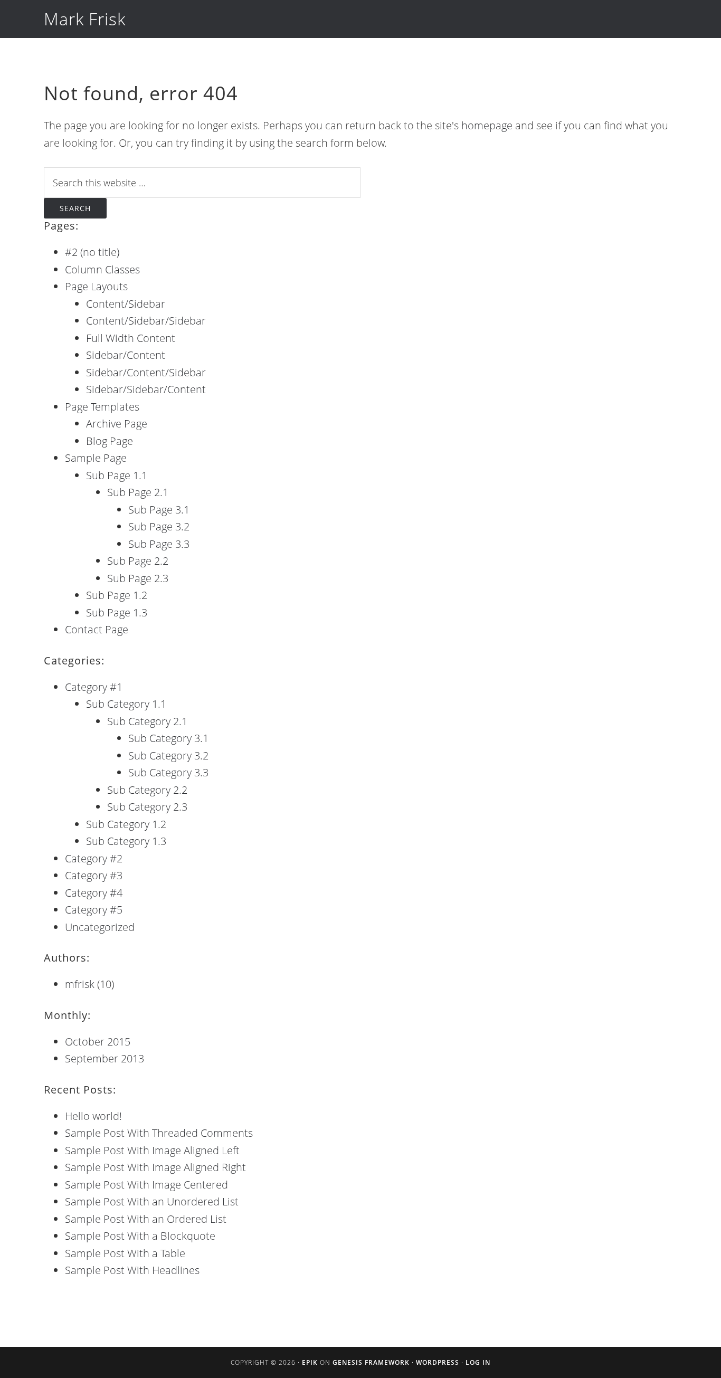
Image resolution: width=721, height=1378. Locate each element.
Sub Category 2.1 (147, 721)
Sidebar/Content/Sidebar (146, 372)
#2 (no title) (92, 252)
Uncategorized (100, 927)
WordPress (437, 1362)
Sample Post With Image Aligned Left (152, 1150)
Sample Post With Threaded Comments (159, 1133)
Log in (478, 1362)
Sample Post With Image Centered (146, 1184)
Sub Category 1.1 (126, 704)
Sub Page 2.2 (137, 561)
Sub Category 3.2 (168, 755)
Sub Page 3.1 (158, 509)
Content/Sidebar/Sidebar (146, 320)
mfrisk (79, 984)
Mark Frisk (85, 18)
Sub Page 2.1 (137, 492)
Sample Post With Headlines (132, 1270)
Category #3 (93, 875)
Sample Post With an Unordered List (152, 1201)
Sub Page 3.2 (158, 526)
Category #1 (93, 687)
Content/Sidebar (125, 304)
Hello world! (93, 1116)
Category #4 (93, 893)
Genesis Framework (371, 1362)
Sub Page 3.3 (158, 544)
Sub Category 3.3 (168, 772)
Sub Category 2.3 (147, 807)
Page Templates (102, 407)
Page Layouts (96, 286)
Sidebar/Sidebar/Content (146, 389)
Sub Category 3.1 (168, 738)
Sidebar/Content (125, 355)
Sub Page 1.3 (116, 612)
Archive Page (116, 423)
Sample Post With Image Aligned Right (155, 1167)
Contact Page (96, 629)
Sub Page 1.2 (116, 595)
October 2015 (97, 1041)
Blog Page (109, 441)
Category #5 (93, 909)
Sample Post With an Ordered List (145, 1219)
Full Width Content (130, 338)
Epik (310, 1362)
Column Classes (102, 269)
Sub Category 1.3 (126, 841)
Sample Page (96, 458)
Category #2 (93, 858)
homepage (487, 125)
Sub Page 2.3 (137, 578)
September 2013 (104, 1058)
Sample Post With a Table (125, 1253)
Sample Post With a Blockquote (140, 1236)
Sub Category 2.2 (147, 790)
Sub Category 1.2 (126, 824)
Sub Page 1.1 (116, 475)
